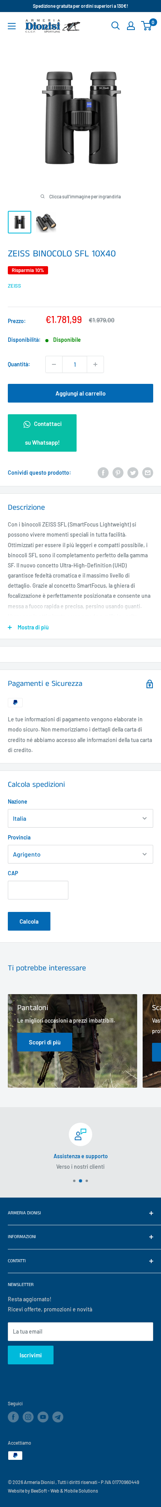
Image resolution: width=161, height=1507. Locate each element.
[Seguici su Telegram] (57, 1418)
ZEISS (14, 286)
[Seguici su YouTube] (43, 1417)
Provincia (19, 837)
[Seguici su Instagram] (28, 1417)
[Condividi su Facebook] (103, 472)
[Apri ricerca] (115, 25)
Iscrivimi (31, 1355)
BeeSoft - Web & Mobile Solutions (64, 1490)
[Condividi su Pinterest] (118, 472)
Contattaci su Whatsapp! (43, 433)
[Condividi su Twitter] (132, 472)
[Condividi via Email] (147, 472)
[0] (147, 25)
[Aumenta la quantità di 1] (95, 364)
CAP (13, 873)
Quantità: (19, 364)
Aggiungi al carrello (80, 393)
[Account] (131, 25)
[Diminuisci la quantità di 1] (54, 364)
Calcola (29, 921)
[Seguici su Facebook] (13, 1417)
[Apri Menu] (12, 26)
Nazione (17, 801)
